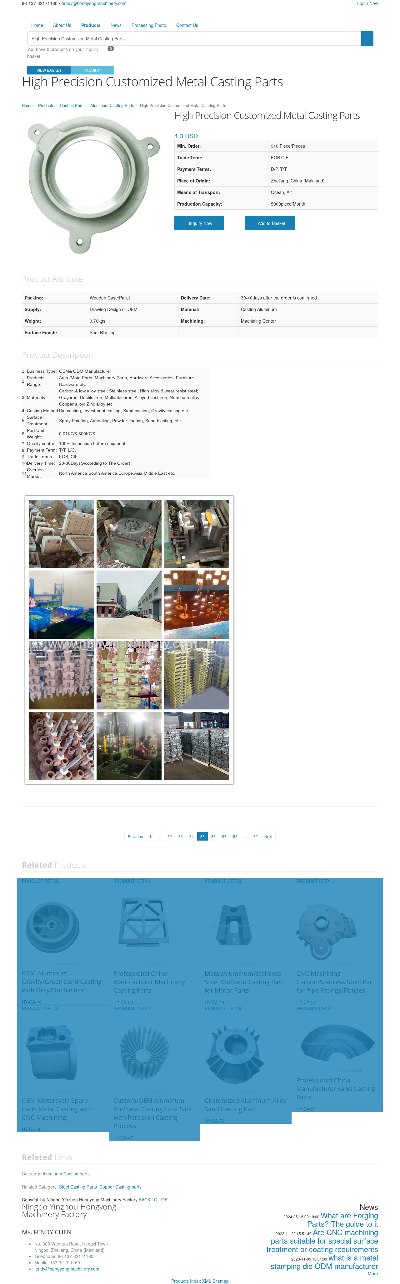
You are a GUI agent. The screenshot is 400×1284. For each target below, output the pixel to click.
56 (213, 836)
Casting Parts (72, 105)
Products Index (186, 1281)
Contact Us (187, 25)
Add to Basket (271, 223)
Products (46, 105)
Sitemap (220, 1281)
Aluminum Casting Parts (112, 105)
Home (37, 25)
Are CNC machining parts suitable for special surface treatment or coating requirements (322, 1240)
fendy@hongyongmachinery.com (94, 3)
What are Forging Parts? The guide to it (342, 1219)
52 (170, 836)
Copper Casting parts (120, 1187)
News (116, 25)
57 (224, 836)
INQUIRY (92, 70)
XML (206, 1281)
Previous (135, 836)
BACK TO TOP (153, 1199)
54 (191, 836)
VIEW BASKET (49, 70)
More (373, 1273)
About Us (62, 25)
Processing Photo (149, 25)
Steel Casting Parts (78, 1187)
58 (235, 836)
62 (255, 836)
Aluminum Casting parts (66, 1173)
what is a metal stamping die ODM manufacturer (324, 1261)
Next (268, 836)
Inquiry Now (200, 223)
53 (180, 836)
